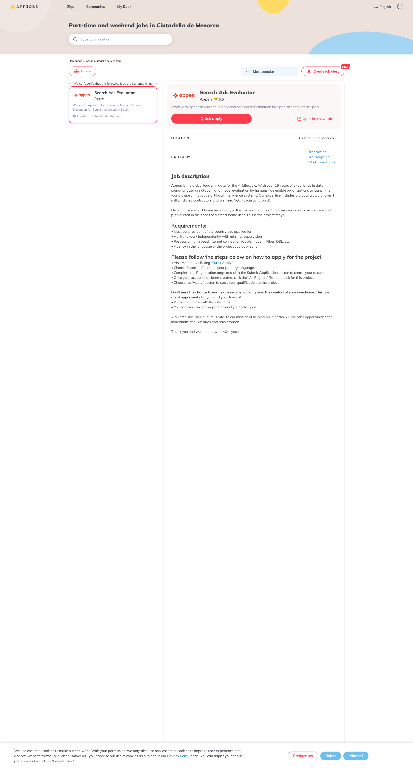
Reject (331, 755)
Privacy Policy (178, 756)
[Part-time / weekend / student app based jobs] (24, 6)
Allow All (356, 755)
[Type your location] (120, 39)
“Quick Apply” (222, 262)
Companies (95, 6)
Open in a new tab (317, 118)
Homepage (75, 61)
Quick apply (211, 118)
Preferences (303, 755)
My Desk (124, 6)
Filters (86, 71)
